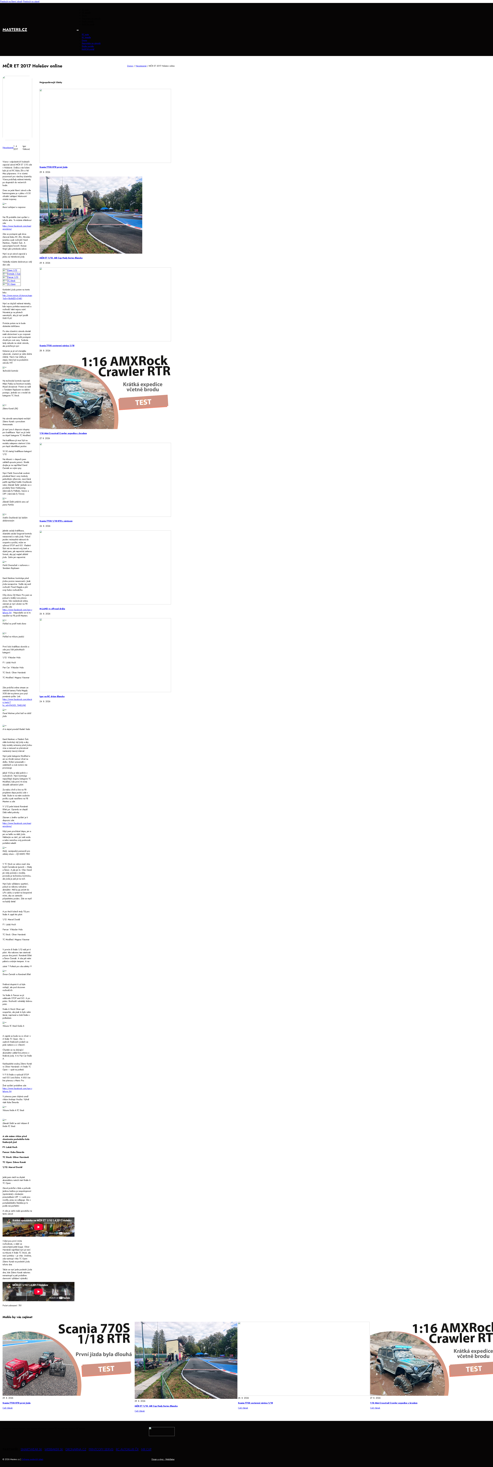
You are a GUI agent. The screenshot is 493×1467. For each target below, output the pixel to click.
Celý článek (8, 1408)
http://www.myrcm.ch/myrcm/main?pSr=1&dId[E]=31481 (17, 297)
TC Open (11, 284)
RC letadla (86, 12)
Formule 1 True (13, 273)
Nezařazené (141, 65)
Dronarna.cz (75, 1449)
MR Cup (146, 1449)
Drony (84, 15)
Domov (130, 65)
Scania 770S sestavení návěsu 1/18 (57, 345)
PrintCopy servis (101, 1449)
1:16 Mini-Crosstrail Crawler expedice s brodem (63, 433)
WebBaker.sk (54, 1449)
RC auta (85, 9)
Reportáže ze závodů (91, 18)
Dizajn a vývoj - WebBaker (163, 1459)
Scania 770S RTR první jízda (53, 167)
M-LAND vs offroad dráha (52, 608)
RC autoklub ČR (127, 1449)
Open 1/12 (12, 270)
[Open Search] (173, 29)
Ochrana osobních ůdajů (32, 1459)
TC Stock (11, 280)
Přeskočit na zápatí (31, 1)
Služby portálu (88, 21)
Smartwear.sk (31, 1449)
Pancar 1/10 (12, 277)
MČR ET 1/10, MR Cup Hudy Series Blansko (61, 257)
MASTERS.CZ (15, 29)
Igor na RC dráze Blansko (52, 696)
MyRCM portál (88, 24)
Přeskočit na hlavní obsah (11, 1)
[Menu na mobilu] (78, 30)
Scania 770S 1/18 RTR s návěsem (56, 521)
